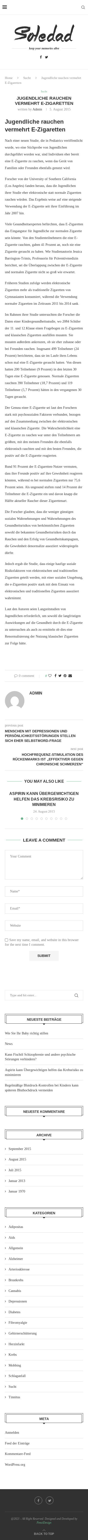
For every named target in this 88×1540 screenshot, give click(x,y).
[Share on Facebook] (55, 676)
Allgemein (16, 1248)
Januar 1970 (17, 1191)
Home (9, 78)
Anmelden (12, 1432)
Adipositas (16, 1227)
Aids (12, 1237)
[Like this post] (50, 676)
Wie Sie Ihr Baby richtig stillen (26, 1033)
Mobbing (15, 1365)
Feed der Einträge (17, 1443)
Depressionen (18, 1301)
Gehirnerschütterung (23, 1333)
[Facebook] (41, 57)
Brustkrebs (16, 1280)
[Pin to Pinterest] (65, 676)
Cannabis (15, 1291)
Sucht (27, 78)
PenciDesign (44, 1522)
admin (37, 109)
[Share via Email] (70, 676)
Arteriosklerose (19, 1269)
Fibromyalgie (18, 1322)
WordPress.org (15, 1464)
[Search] (83, 7)
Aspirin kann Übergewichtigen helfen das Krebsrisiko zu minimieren (44, 799)
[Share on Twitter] (60, 676)
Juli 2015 (15, 1170)
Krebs (13, 1354)
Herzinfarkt (16, 1344)
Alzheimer (16, 1259)
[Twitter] (46, 57)
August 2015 (17, 1159)
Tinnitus (14, 1397)
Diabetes (14, 1312)
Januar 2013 (17, 1181)
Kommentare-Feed (18, 1454)
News (8, 1044)
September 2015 (20, 1149)
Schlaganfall (17, 1376)
